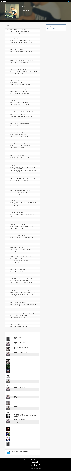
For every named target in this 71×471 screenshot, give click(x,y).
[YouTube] (31, 465)
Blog (42, 1)
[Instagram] (34, 465)
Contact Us (26, 459)
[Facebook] (39, 465)
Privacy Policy (49, 459)
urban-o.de (13, 358)
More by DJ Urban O (51, 28)
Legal (44, 459)
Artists (34, 1)
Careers (35, 459)
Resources (39, 459)
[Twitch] (36, 465)
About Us (31, 459)
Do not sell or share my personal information (36, 468)
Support (65, 1)
